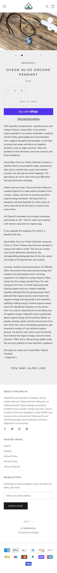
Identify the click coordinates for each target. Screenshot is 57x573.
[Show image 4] (32, 55)
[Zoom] (50, 20)
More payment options (28, 118)
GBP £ (27, 522)
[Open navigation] (4, 6)
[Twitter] (12, 428)
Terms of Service (12, 466)
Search (7, 445)
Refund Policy (10, 456)
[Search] (47, 6)
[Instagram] (19, 428)
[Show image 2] (25, 55)
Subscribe (15, 506)
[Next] (41, 55)
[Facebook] (5, 428)
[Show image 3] (28, 55)
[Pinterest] (27, 428)
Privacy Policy (10, 461)
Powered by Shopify (29, 532)
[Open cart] (52, 6)
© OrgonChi (28, 528)
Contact (7, 451)
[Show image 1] (22, 55)
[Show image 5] (35, 55)
